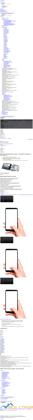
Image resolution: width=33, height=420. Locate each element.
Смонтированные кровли (7, 96)
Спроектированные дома (7, 99)
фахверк (5, 57)
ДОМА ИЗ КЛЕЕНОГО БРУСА (8, 23)
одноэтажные (6, 39)
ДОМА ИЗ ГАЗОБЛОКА (7, 20)
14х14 (6, 35)
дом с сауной (6, 49)
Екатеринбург (6, 11)
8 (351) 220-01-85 (4, 397)
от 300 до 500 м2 (6, 32)
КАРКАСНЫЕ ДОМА (7, 22)
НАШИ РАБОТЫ (3, 380)
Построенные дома (5, 381)
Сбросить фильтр (30, 139)
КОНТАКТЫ (2, 395)
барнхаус (5, 55)
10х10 (5, 36)
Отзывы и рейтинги (5, 6)
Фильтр (2, 129)
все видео (1, 190)
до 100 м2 (5, 28)
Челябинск (1, 11)
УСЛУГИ (1, 370)
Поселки (3, 393)
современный (6, 54)
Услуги (3, 58)
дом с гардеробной (6, 48)
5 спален (5, 46)
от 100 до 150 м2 (6, 29)
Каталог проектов (4, 25)
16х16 (6, 37)
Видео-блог (3, 7)
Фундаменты (6, 64)
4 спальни (5, 45)
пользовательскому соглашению (24, 194)
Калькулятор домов (5, 112)
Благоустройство (6, 62)
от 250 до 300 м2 (6, 31)
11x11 (5, 37)
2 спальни (5, 44)
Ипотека (3, 389)
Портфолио (3, 92)
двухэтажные (6, 40)
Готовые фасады (6, 97)
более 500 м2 (6, 33)
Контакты (3, 111)
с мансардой (5, 41)
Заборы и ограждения (7, 65)
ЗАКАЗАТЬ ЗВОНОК (9, 13)
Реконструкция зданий (7, 66)
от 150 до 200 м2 (6, 30)
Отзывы (3, 391)
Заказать (1, 174)
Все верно (1, 10)
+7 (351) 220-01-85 (3, 13)
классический (6, 56)
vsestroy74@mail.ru (5, 398)
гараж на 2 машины (7, 50)
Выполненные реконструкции (8, 95)
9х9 (4, 35)
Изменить (4, 10)
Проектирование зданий (5, 372)
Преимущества (4, 392)
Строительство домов (5, 19)
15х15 (6, 36)
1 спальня (5, 43)
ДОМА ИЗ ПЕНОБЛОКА (7, 21)
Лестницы (5, 67)
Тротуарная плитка (5, 386)
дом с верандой (6, 52)
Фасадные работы (6, 63)
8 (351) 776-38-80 (9, 397)
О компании (4, 5)
